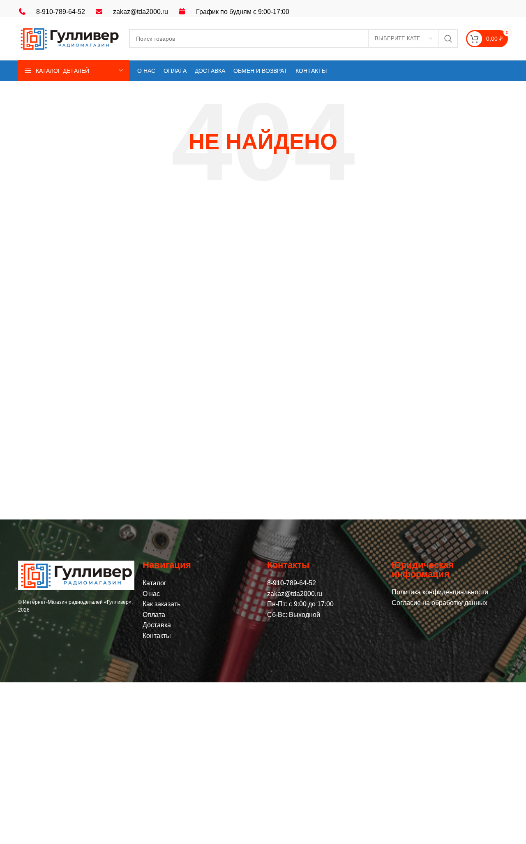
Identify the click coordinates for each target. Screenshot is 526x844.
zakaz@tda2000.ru (140, 11)
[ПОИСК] (448, 38)
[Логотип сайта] (69, 38)
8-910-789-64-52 (60, 11)
